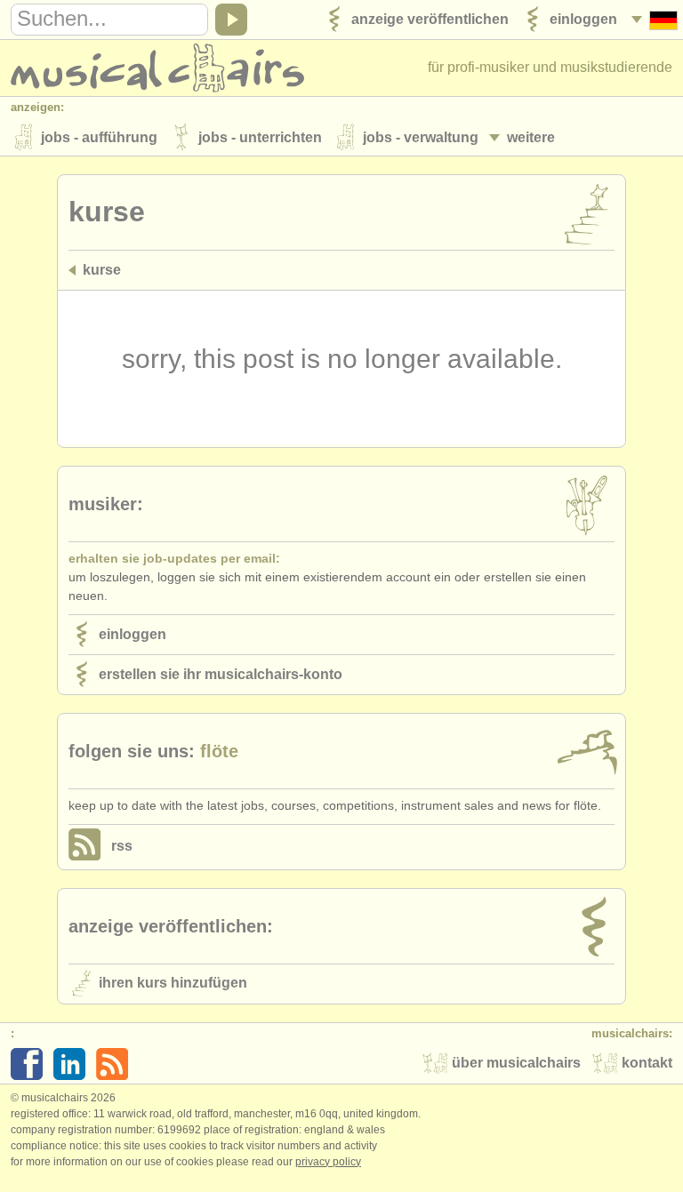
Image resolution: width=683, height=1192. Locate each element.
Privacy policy (328, 1162)
